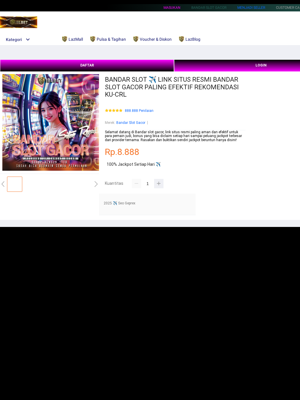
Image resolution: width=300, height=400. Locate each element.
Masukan (171, 8)
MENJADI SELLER (251, 8)
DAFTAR (87, 65)
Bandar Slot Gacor (130, 123)
